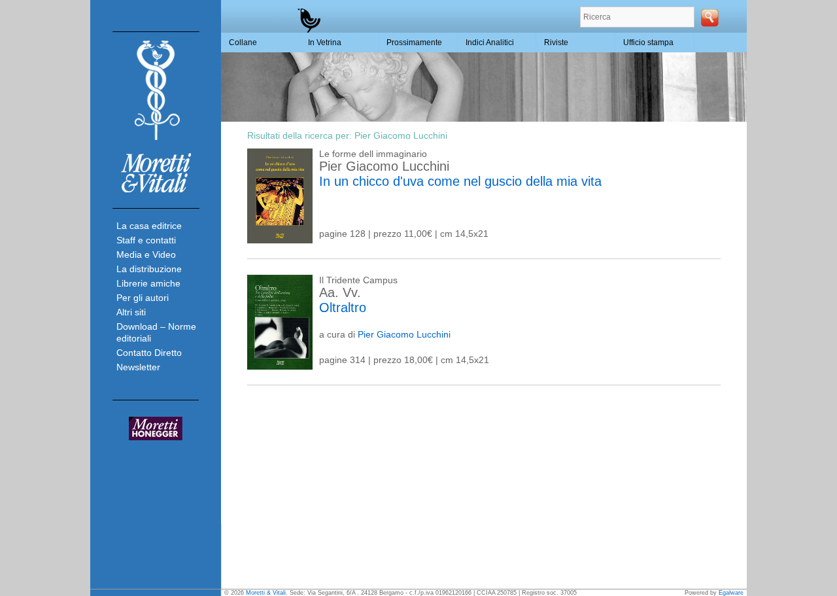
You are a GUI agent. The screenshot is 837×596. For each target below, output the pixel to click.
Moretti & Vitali (266, 592)
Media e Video (146, 254)
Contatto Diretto (149, 352)
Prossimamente (414, 42)
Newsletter (138, 367)
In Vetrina (324, 42)
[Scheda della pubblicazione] (280, 240)
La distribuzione (149, 269)
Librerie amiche (148, 283)
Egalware (731, 592)
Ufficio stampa (648, 42)
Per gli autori (142, 297)
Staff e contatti (146, 240)
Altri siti (131, 312)
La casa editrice (149, 225)
